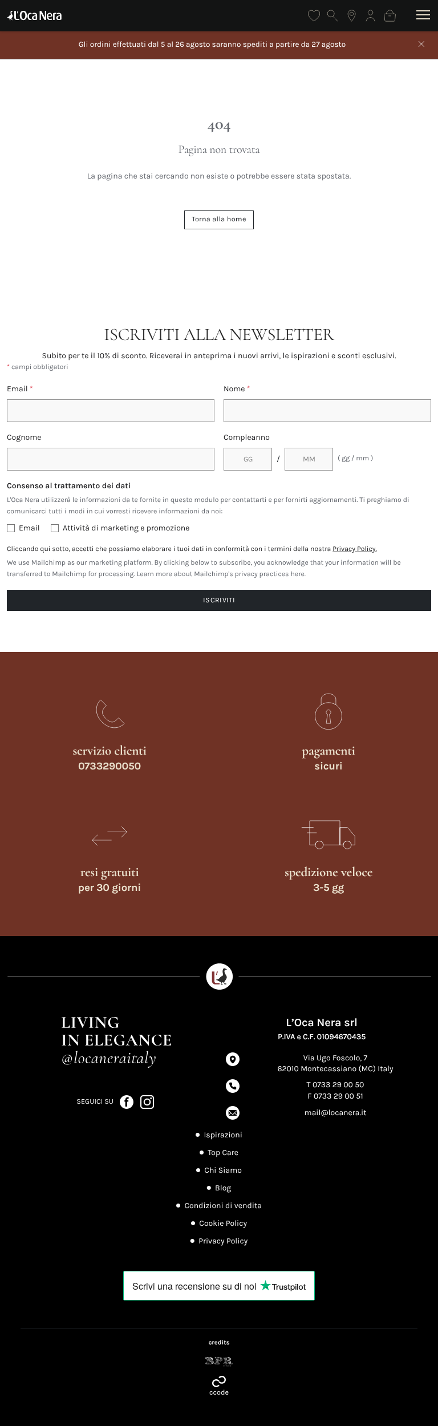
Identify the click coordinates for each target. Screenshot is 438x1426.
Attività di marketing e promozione (126, 528)
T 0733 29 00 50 (335, 1084)
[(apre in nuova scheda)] (219, 1362)
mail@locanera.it (336, 1112)
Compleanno (247, 437)
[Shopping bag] (390, 15)
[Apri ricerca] (333, 15)
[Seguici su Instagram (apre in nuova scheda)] (147, 1101)
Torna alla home (219, 219)
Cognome (24, 437)
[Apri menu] (423, 15)
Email (20, 389)
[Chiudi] (421, 45)
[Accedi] (370, 15)
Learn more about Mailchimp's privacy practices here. (221, 574)
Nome (237, 389)
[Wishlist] (314, 15)
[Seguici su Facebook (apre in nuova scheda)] (127, 1101)
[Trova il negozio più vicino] (351, 15)
